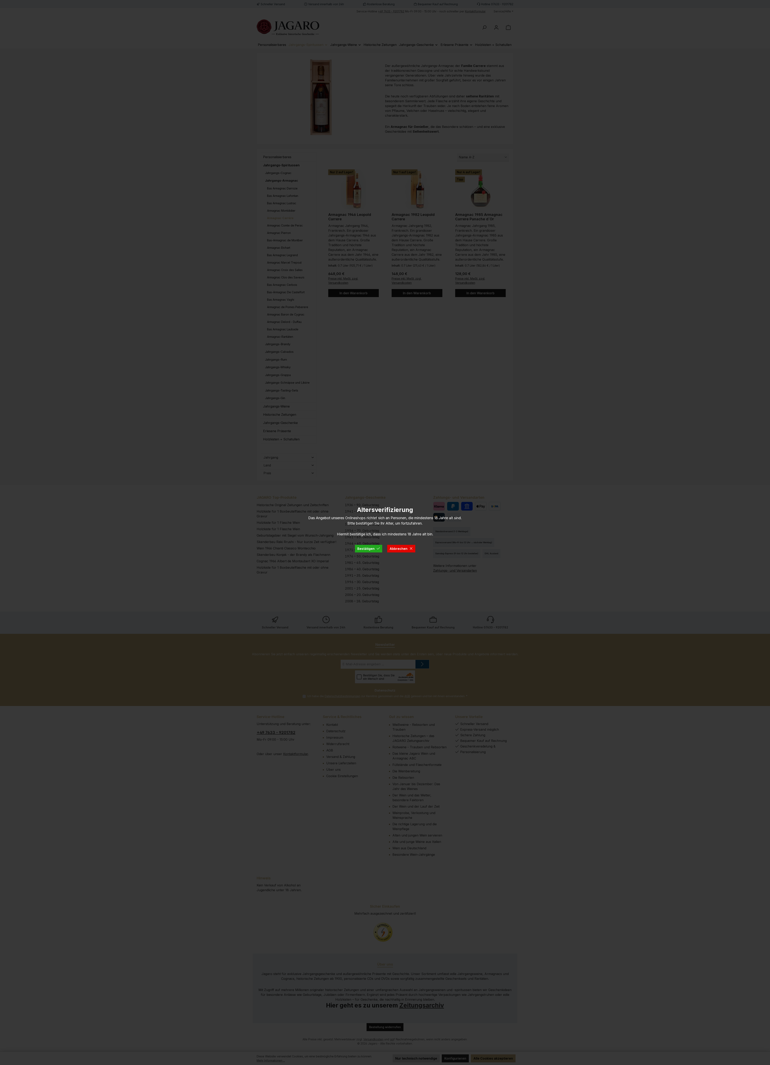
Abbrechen (398, 549)
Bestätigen (366, 549)
